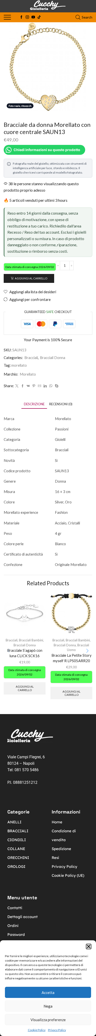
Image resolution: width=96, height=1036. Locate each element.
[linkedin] (45, 386)
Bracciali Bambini (31, 640)
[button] (88, 946)
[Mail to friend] (39, 386)
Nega (48, 1006)
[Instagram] (27, 17)
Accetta (48, 992)
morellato (19, 365)
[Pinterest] (34, 386)
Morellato (28, 374)
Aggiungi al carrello (31, 278)
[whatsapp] (51, 386)
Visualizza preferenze (48, 1019)
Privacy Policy (57, 1030)
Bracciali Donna (52, 357)
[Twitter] (17, 386)
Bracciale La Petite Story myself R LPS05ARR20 (71, 658)
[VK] (28, 386)
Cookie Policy (37, 1030)
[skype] (56, 386)
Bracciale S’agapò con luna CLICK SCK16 (24, 653)
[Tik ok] (39, 17)
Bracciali (31, 357)
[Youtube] (33, 17)
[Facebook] (21, 17)
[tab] (34, 404)
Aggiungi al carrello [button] (25, 688)
